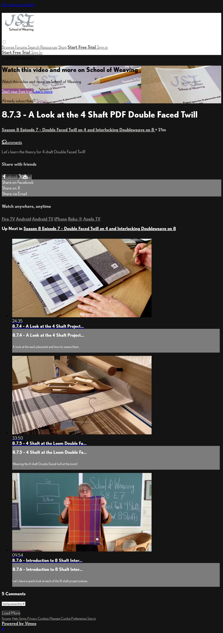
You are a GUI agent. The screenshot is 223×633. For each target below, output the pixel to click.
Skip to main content (18, 4)
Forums (21, 47)
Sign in (102, 47)
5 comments (12, 142)
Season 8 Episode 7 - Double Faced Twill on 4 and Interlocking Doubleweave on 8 (78, 129)
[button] (4, 42)
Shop (62, 47)
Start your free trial (17, 91)
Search (34, 47)
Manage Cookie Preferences (68, 618)
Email (27, 176)
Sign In (36, 52)
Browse (8, 47)
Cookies (43, 618)
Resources (48, 47)
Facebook (10, 176)
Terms (23, 618)
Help (15, 618)
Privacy (32, 618)
